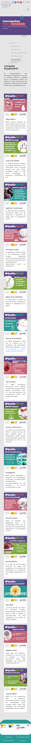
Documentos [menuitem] (13, 63)
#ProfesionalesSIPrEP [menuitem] (18, 53)
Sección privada (11, 518)
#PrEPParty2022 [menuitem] (16, 56)
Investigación (10, 473)
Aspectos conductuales (14, 208)
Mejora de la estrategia (14, 297)
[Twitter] (13, 2)
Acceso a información (13, 427)
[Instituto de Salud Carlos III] (12, 726)
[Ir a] (6, 4)
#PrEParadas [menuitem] (16, 50)
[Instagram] (18, 2)
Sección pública (11, 561)
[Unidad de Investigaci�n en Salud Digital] (23, 725)
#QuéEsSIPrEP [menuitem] (16, 59)
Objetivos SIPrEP (11, 650)
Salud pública (11, 119)
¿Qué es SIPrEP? (11, 694)
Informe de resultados (13, 338)
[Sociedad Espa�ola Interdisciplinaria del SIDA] (21, 728)
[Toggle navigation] (28, 9)
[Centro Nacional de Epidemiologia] (18, 725)
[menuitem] (8, 737)
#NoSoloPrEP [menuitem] (15, 46)
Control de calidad (12, 161)
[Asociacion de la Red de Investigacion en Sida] (28, 725)
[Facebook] (15, 2)
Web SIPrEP (9, 605)
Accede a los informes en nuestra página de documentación (15, 349)
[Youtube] (21, 2)
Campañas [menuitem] (13, 43)
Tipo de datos (11, 382)
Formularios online (12, 249)
